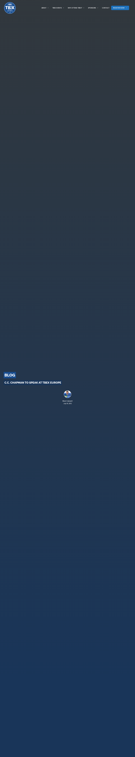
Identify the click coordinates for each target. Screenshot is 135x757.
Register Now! (119, 8)
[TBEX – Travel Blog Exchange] (10, 8)
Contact (105, 8)
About (43, 8)
